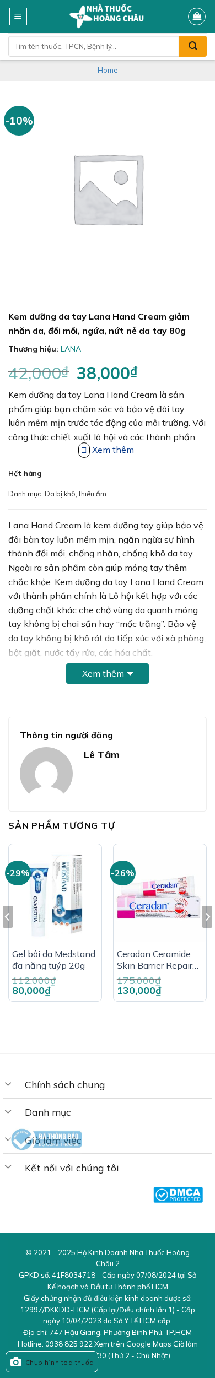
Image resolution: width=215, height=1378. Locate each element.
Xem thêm (103, 673)
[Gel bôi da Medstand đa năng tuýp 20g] (55, 896)
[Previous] (7, 939)
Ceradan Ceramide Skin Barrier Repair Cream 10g (154, 959)
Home (108, 70)
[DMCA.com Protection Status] (178, 1195)
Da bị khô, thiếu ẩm (75, 493)
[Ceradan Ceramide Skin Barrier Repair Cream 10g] (160, 896)
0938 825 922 (69, 1343)
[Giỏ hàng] (197, 16)
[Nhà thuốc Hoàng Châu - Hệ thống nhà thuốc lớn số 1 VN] (108, 16)
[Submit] (193, 46)
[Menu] (18, 16)
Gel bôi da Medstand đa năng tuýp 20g (53, 959)
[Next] (207, 939)
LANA (71, 349)
